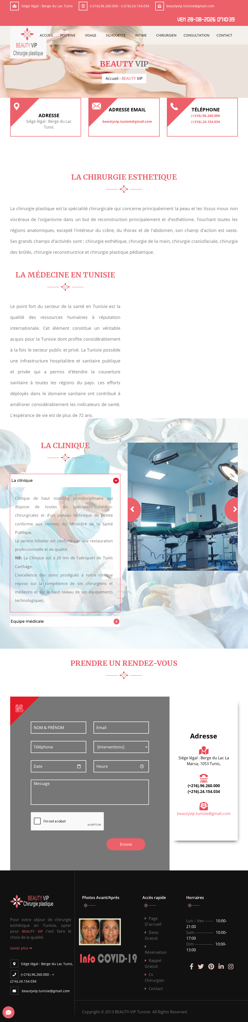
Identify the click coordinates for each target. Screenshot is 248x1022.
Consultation (196, 35)
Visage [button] (90, 35)
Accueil (46, 35)
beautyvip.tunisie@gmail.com (190, 6)
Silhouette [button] (116, 35)
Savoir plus (19, 948)
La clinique (22, 480)
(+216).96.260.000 (104, 6)
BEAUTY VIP (32, 931)
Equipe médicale (27, 621)
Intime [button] (141, 35)
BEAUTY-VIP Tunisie (132, 1011)
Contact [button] (224, 35)
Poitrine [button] (68, 35)
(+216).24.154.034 (135, 6)
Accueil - (124, 78)
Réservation (156, 952)
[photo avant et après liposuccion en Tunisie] (110, 932)
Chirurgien (166, 35)
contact (156, 988)
